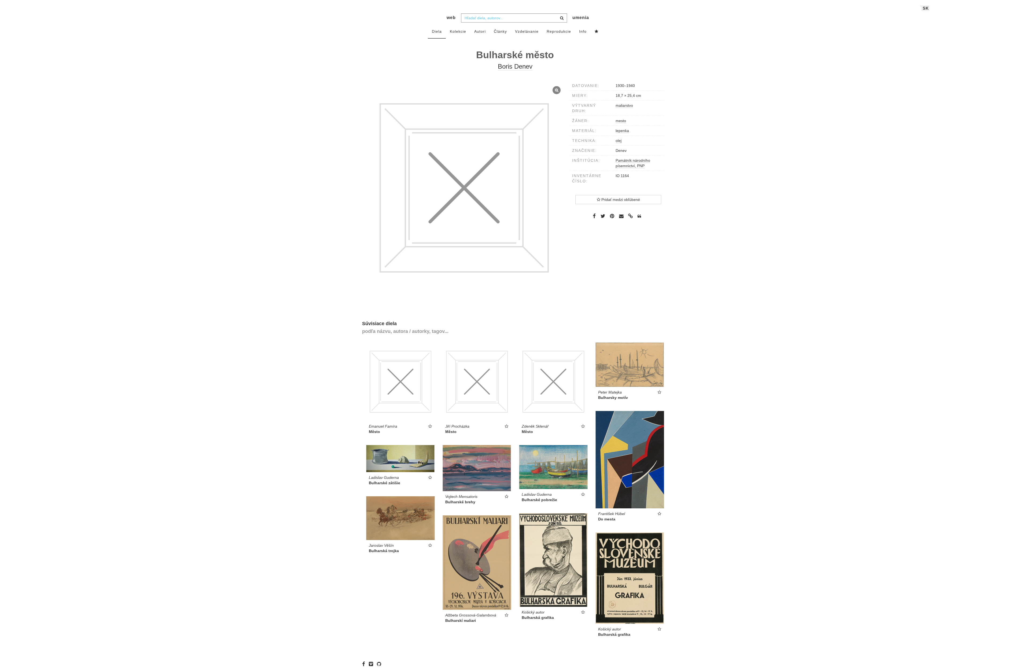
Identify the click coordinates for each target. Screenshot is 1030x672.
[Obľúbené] (596, 32)
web (451, 17)
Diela (437, 31)
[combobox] (514, 18)
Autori (480, 31)
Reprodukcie (559, 31)
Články (500, 31)
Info (583, 31)
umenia (580, 17)
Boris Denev (515, 66)
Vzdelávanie (527, 31)
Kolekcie (458, 31)
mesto (621, 121)
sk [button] (926, 8)
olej (618, 140)
